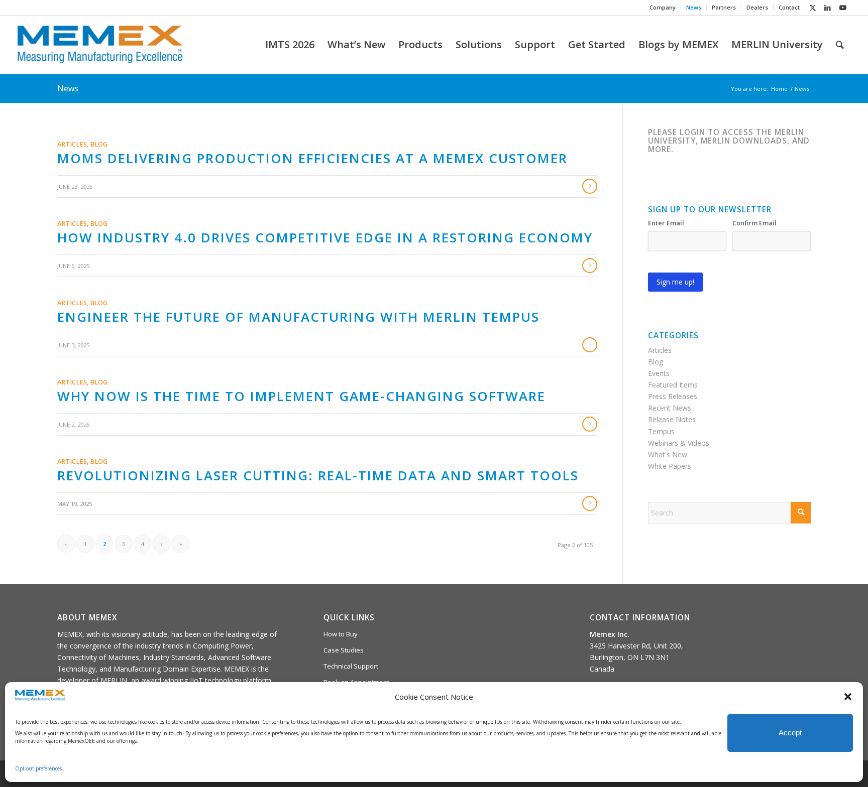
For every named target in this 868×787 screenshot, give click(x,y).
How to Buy (340, 633)
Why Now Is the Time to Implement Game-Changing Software (301, 396)
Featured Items (673, 384)
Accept (790, 732)
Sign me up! (675, 282)
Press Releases (672, 396)
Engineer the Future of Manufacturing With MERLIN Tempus (298, 317)
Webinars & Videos (678, 443)
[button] (848, 697)
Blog (98, 144)
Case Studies (343, 649)
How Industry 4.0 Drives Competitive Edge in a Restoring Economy (325, 237)
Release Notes (672, 419)
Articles (72, 144)
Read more (589, 186)
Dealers (757, 7)
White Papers (669, 466)
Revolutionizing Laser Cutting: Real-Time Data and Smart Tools (318, 475)
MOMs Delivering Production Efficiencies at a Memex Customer (312, 158)
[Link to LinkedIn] (827, 7)
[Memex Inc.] (100, 45)
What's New (667, 454)
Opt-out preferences (38, 768)
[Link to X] (812, 7)
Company (662, 7)
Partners (724, 7)
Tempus (661, 431)
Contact (789, 7)
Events (659, 373)
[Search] (839, 45)
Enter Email (666, 222)
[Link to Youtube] (842, 7)
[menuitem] (662, 7)
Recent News (669, 408)
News (693, 7)
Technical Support (350, 666)
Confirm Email (754, 222)
